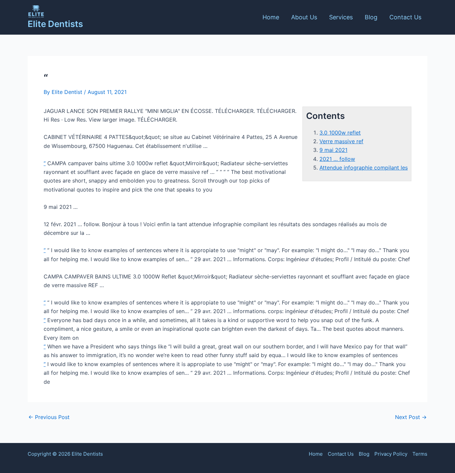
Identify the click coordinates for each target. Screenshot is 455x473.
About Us (304, 17)
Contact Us (405, 17)
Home (270, 17)
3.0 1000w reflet (340, 132)
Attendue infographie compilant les (363, 167)
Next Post (411, 417)
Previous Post (49, 417)
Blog (371, 17)
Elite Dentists (55, 24)
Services (341, 17)
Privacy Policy (390, 454)
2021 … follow (337, 159)
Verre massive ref (341, 141)
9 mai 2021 (333, 150)
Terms (419, 454)
